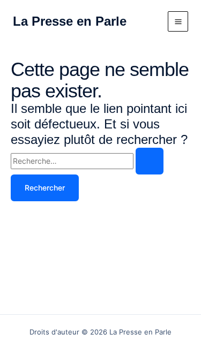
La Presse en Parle (69, 21)
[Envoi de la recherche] (149, 161)
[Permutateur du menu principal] (178, 21)
